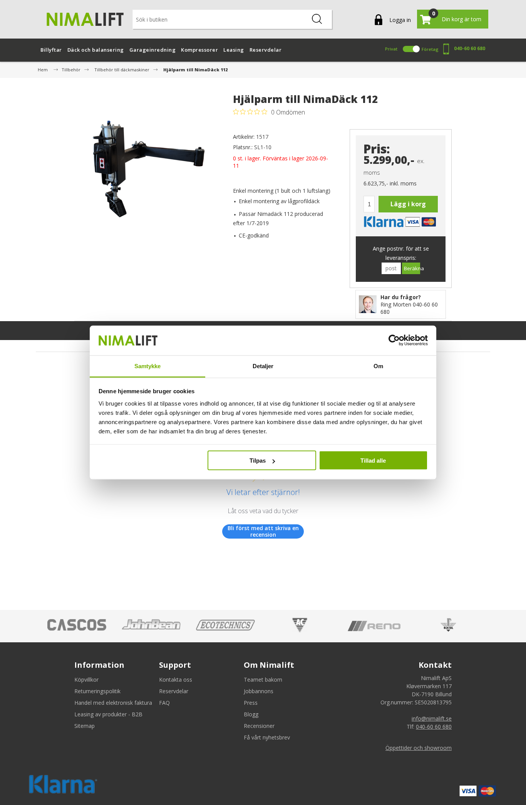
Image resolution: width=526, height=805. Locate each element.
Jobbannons (258, 691)
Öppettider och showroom (418, 747)
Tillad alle (373, 460)
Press (251, 702)
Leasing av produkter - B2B (108, 714)
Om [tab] (378, 365)
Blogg (251, 714)
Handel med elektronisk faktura (113, 702)
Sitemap (84, 725)
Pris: (377, 149)
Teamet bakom (263, 679)
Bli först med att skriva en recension (263, 531)
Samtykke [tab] (147, 365)
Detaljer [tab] (263, 365)
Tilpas (258, 460)
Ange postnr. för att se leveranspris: (401, 253)
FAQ (164, 702)
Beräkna (412, 268)
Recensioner (259, 725)
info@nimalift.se (432, 718)
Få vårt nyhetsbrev (267, 737)
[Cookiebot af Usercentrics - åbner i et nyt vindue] (394, 340)
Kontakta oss (175, 679)
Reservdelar (173, 691)
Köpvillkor (86, 679)
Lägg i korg (408, 204)
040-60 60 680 (469, 48)
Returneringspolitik (97, 691)
